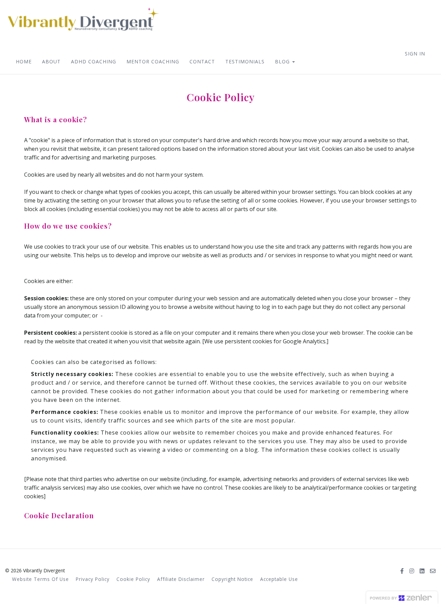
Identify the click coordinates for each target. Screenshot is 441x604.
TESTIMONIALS (245, 61)
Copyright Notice (232, 579)
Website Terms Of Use (40, 579)
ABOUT (51, 61)
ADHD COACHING (93, 61)
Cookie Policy (133, 579)
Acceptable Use (279, 579)
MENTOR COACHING (152, 61)
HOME (24, 61)
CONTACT (202, 61)
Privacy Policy (93, 579)
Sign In (415, 53)
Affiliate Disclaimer (181, 579)
